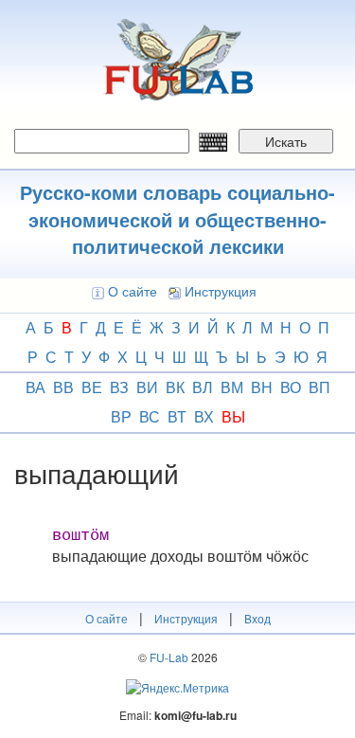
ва (35, 387)
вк (175, 387)
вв (63, 387)
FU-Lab (169, 657)
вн (262, 387)
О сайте (132, 290)
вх (204, 416)
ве (91, 387)
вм (232, 387)
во (290, 387)
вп (319, 387)
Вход (257, 618)
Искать (286, 141)
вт (177, 416)
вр (121, 416)
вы (233, 416)
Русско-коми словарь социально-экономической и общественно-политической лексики (177, 219)
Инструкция (221, 290)
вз (119, 387)
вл (202, 387)
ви (147, 387)
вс (149, 416)
